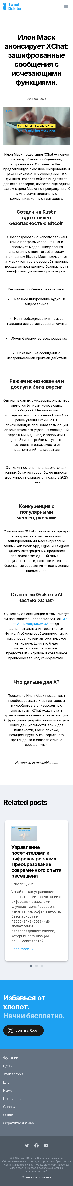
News (8, 1090)
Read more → (22, 949)
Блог (7, 1082)
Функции (10, 1058)
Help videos (12, 1099)
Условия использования (36, 1177)
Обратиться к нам (18, 1123)
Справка (10, 1107)
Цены (7, 1066)
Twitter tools (13, 1074)
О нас (8, 1115)
